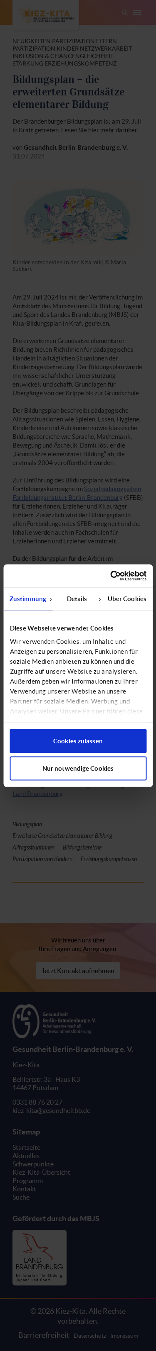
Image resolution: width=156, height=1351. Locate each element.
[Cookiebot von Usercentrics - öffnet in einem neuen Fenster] (111, 575)
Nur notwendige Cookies (78, 768)
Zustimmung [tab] (28, 598)
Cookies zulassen (78, 741)
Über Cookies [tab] (127, 598)
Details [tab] (77, 598)
